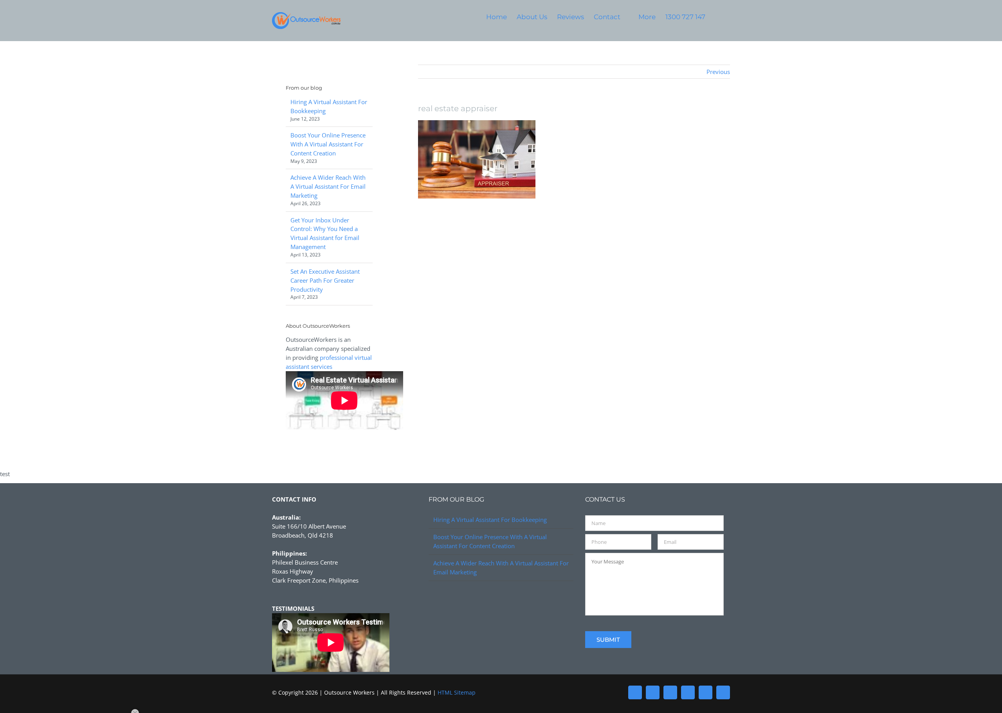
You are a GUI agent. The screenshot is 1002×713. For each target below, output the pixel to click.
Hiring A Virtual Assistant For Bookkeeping (490, 519)
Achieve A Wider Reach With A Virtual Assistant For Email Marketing (328, 186)
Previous (718, 72)
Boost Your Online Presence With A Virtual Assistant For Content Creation (328, 144)
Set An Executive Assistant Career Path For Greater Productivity (325, 280)
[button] (717, 16)
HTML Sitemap (457, 692)
